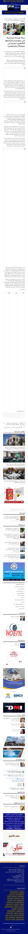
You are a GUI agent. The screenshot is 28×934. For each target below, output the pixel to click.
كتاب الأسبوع (21, 915)
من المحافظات (15, 18)
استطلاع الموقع (20, 593)
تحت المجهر (10, 900)
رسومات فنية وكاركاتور (9, 906)
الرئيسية (21, 18)
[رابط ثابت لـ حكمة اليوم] (22, 647)
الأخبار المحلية (14, 896)
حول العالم (16, 906)
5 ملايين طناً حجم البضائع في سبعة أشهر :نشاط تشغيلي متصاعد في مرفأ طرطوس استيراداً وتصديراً (11, 556)
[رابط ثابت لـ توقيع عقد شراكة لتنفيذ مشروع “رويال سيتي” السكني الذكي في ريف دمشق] (14, 462)
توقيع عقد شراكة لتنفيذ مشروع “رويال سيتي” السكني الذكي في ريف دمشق (15, 464)
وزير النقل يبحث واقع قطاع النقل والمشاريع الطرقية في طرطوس (14, 481)
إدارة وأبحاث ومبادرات (19, 586)
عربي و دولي (21, 913)
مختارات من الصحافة (20, 917)
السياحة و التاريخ (10, 898)
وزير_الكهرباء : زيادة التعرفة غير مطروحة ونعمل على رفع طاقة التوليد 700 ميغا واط (15, 423)
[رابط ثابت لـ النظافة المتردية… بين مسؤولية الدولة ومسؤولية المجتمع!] (22, 722)
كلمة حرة (11, 915)
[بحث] (4, 1)
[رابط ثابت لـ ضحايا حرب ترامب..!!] (22, 727)
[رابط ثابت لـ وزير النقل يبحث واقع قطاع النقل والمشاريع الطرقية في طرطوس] (14, 479)
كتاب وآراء (16, 915)
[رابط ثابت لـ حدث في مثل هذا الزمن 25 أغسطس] (22, 810)
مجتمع (22, 597)
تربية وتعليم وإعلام (20, 591)
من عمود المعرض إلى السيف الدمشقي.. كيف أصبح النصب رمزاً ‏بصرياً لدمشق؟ (12, 549)
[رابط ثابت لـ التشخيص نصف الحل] (22, 620)
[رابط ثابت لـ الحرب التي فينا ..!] (22, 733)
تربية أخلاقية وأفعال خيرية (18, 604)
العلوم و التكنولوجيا (20, 584)
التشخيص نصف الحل (15, 616)
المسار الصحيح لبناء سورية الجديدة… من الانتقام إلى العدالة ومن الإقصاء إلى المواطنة (11, 518)
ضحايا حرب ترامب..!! (15, 724)
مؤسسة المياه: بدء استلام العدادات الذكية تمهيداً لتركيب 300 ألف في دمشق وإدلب (15, 447)
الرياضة (22, 602)
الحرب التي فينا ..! (15, 729)
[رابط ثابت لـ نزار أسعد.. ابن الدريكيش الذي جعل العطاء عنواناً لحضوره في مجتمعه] (22, 766)
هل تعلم (13, 919)
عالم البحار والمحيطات (19, 599)
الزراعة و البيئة (17, 898)
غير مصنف (16, 913)
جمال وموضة (21, 608)
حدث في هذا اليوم (9, 904)
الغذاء (15, 900)
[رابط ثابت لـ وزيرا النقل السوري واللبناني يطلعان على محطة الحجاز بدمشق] (22, 546)
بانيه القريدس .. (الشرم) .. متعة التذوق (13, 427)
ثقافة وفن (22, 904)
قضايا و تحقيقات (20, 595)
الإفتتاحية (8, 896)
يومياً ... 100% (8, 919)
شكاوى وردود (21, 588)
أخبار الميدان (21, 891)
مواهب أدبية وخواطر (19, 606)
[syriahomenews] (14, 9)
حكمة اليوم (17, 644)
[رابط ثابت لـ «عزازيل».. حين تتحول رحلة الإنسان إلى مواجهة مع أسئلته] (22, 799)
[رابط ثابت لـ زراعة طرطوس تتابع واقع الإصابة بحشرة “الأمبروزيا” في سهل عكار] (22, 532)
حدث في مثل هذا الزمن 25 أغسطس (11, 806)
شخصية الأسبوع (21, 908)
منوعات (7, 917)
